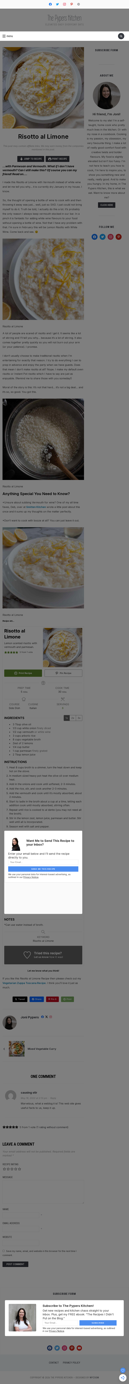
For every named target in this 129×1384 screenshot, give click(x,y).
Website (7, 1237)
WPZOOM (94, 1377)
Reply (53, 1098)
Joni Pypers (30, 1017)
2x (72, 717)
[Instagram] (50, 1017)
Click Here (106, 205)
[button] (8, 36)
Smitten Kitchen (36, 507)
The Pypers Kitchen (64, 18)
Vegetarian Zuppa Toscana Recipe (24, 983)
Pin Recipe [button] (65, 673)
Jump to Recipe (32, 158)
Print (69, 999)
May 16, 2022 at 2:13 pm (34, 1098)
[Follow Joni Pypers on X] (46, 1017)
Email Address (11, 1223)
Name (6, 1209)
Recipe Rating (10, 1164)
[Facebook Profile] (42, 1017)
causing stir (29, 1092)
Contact (54, 1362)
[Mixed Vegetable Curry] (16, 1048)
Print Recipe (59, 158)
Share (38, 999)
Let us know (41, 957)
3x (79, 717)
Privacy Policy (71, 1362)
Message (8, 1177)
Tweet (21, 999)
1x (66, 717)
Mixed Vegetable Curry (42, 1048)
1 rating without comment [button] (52, 1127)
